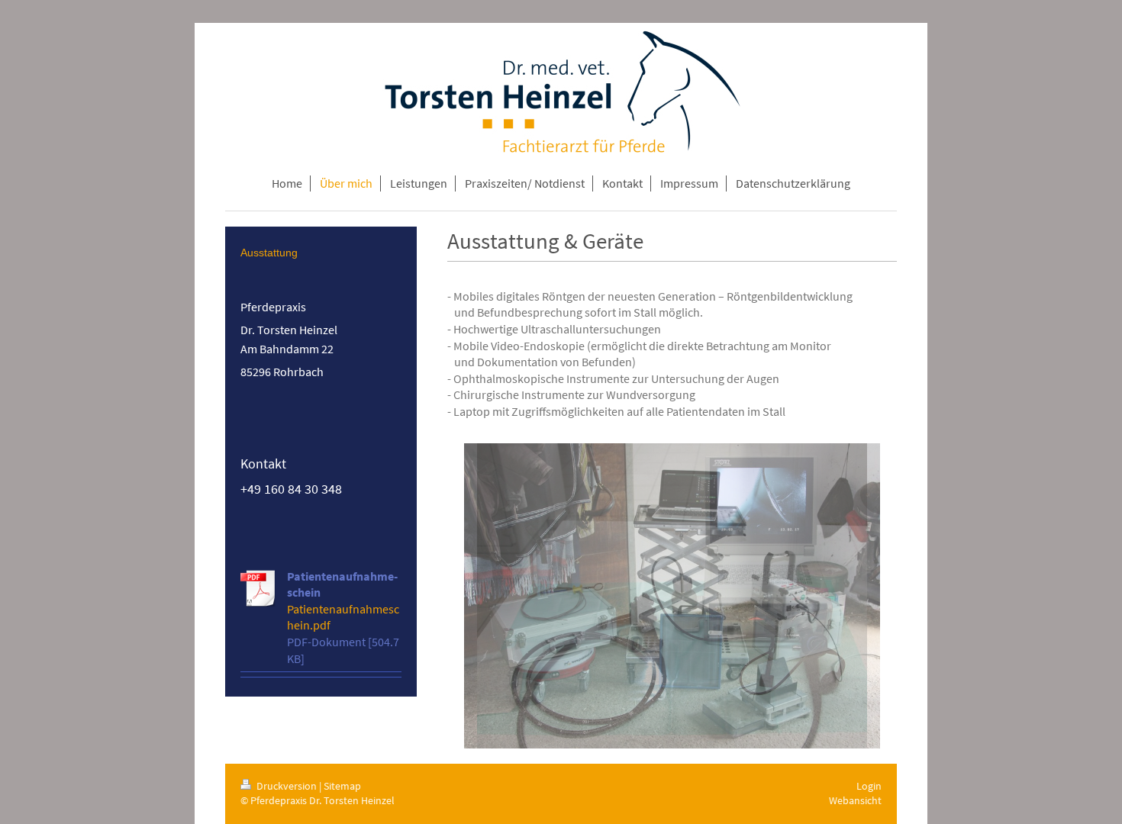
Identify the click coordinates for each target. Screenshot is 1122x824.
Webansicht (855, 800)
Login (869, 786)
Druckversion (286, 786)
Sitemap (342, 786)
